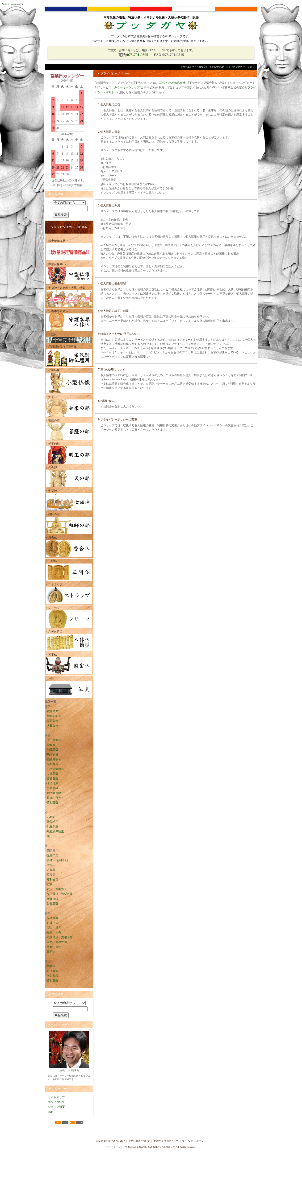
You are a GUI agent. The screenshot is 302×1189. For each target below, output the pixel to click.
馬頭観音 (52, 754)
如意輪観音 (54, 759)
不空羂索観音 (55, 769)
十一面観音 (54, 740)
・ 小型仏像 (54, 370)
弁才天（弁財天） (58, 860)
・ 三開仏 (51, 561)
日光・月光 (54, 797)
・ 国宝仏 (51, 654)
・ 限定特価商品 (55, 241)
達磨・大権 (54, 932)
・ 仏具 (49, 678)
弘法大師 (52, 918)
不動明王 (52, 817)
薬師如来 (52, 720)
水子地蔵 (52, 783)
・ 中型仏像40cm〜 (57, 264)
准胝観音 (52, 764)
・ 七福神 (51, 490)
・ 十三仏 (51, 334)
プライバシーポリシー (194, 1141)
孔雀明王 (52, 826)
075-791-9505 (137, 55)
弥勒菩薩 (52, 802)
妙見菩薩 (52, 903)
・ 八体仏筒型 (54, 631)
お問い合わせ (217, 67)
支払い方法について (139, 1141)
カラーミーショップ (127, 87)
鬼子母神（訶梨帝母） (61, 894)
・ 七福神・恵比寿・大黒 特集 (65, 287)
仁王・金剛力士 (57, 889)
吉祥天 (51, 870)
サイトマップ (56, 1097)
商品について (56, 1102)
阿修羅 (51, 966)
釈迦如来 (52, 711)
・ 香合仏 (51, 537)
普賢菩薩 (52, 778)
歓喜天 (51, 884)
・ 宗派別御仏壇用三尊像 (61, 346)
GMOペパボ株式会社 (172, 82)
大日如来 (52, 725)
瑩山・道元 (54, 927)
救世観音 (52, 975)
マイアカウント (200, 67)
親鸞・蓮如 (54, 947)
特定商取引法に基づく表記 (110, 1141)
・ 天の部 (51, 467)
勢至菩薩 (52, 788)
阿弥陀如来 (54, 716)
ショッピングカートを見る (240, 67)
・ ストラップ (54, 584)
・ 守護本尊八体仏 (56, 311)
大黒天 (51, 865)
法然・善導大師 (57, 942)
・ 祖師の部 (52, 514)
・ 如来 (49, 397)
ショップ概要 (56, 1106)
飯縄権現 (52, 899)
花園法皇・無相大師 (59, 937)
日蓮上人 (52, 923)
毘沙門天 (52, 855)
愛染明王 (52, 821)
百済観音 (52, 971)
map (50, 1111)
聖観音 (51, 745)
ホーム (186, 67)
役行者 (51, 951)
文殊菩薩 (52, 773)
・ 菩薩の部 (52, 420)
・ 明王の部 (52, 443)
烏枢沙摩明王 (55, 831)
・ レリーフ (52, 607)
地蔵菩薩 (52, 749)
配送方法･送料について (166, 1141)
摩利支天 (52, 879)
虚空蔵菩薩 (54, 793)
